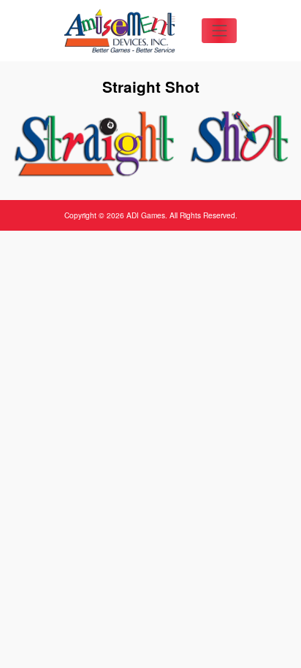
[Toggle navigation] (219, 30)
